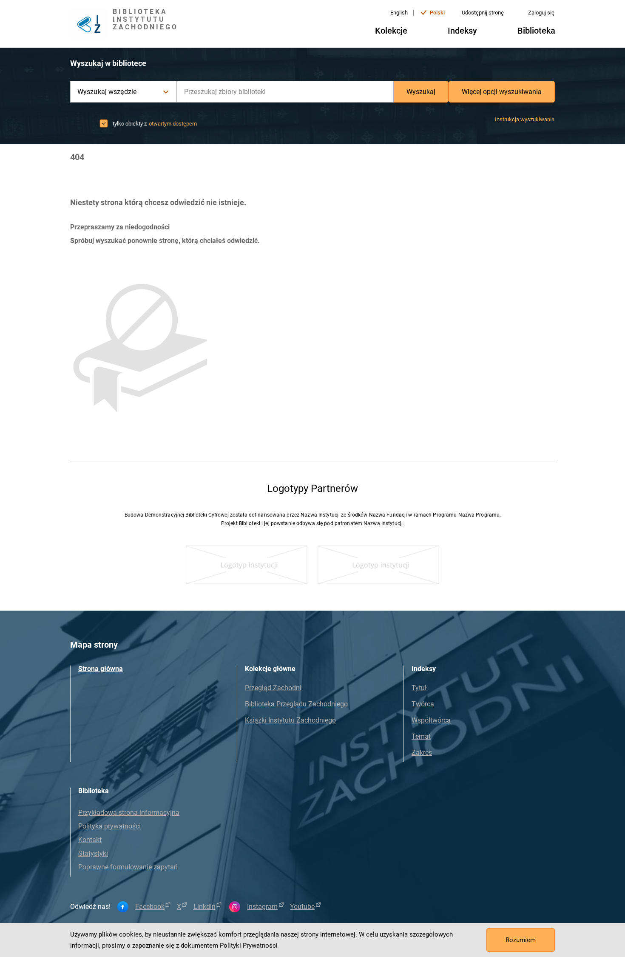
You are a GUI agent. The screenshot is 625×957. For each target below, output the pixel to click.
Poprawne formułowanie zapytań (128, 867)
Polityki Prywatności (249, 945)
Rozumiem (521, 940)
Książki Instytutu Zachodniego (290, 720)
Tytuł (419, 688)
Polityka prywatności (109, 826)
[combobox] (285, 92)
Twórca (423, 704)
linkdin (204, 906)
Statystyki (93, 853)
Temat (421, 736)
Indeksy (462, 31)
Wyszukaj (420, 92)
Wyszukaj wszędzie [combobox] (106, 92)
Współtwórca (431, 720)
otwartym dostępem (173, 123)
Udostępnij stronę (483, 12)
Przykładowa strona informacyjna (128, 812)
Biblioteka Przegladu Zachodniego (296, 704)
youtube (302, 906)
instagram (262, 906)
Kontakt (90, 840)
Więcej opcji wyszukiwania (502, 92)
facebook (150, 906)
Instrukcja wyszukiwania (524, 119)
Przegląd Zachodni (273, 688)
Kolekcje (391, 31)
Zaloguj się (541, 12)
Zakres (422, 752)
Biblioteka (536, 31)
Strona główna (100, 669)
